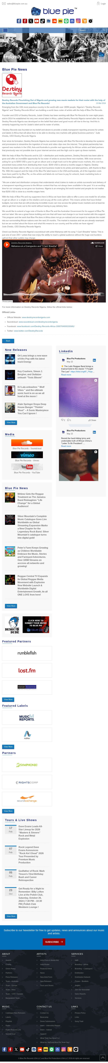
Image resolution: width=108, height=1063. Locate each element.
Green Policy (10, 969)
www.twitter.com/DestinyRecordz (28, 331)
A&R (76, 960)
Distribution (79, 973)
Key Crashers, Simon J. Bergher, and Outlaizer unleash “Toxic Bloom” (30, 374)
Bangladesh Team (13, 998)
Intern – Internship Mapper (50, 1026)
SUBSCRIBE (52, 942)
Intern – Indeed (46, 1030)
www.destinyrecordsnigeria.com (36, 317)
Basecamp (44, 1017)
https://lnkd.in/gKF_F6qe (82, 371)
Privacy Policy (80, 1013)
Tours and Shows (46, 986)
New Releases (45, 981)
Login (103, 4)
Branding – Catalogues (84, 969)
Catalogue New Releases (15, 1013)
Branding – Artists (81, 964)
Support (43, 1034)
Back (8, 341)
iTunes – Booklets (81, 981)
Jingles (77, 986)
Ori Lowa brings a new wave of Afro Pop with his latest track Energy (32, 358)
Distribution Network (82, 977)
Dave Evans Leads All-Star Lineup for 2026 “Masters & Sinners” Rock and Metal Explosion (30, 832)
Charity (8, 964)
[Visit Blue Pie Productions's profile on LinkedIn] (64, 360)
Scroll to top (103, 1058)
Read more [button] (66, 375)
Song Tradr (79, 1021)
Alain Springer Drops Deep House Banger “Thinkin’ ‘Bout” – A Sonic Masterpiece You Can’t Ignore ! (33, 409)
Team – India (10, 990)
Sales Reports (80, 994)
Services (78, 998)
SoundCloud (10, 1034)
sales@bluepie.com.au (17, 4)
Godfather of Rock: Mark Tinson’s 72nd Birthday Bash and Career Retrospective (32, 875)
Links (77, 1017)
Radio (8, 1026)
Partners (9, 973)
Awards (8, 960)
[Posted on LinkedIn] (94, 360)
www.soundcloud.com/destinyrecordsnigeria (38, 322)
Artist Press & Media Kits (49, 960)
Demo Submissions (47, 1021)
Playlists (9, 1021)
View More (11, 422)
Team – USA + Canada (14, 994)
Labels (8, 1017)
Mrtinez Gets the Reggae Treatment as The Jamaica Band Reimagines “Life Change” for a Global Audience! (31, 500)
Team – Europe (11, 986)
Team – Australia (12, 981)
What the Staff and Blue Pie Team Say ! (55, 1042)
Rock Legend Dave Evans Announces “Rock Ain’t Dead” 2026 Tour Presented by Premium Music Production (31, 855)
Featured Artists (46, 969)
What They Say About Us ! (50, 1038)
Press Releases (12, 977)
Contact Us (44, 1013)
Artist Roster (45, 964)
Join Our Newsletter (82, 990)
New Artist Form (46, 977)
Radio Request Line (13, 1030)
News (42, 973)
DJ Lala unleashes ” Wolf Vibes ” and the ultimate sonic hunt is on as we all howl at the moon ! (31, 391)
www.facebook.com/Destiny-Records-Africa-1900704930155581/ (46, 326)
